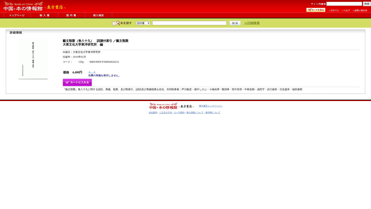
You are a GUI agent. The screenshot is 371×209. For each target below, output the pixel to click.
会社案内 (153, 112)
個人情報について (194, 112)
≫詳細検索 (252, 23)
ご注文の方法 (165, 112)
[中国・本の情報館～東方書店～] (35, 11)
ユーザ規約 (179, 112)
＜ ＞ (92, 71)
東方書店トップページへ (210, 106)
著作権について (212, 112)
